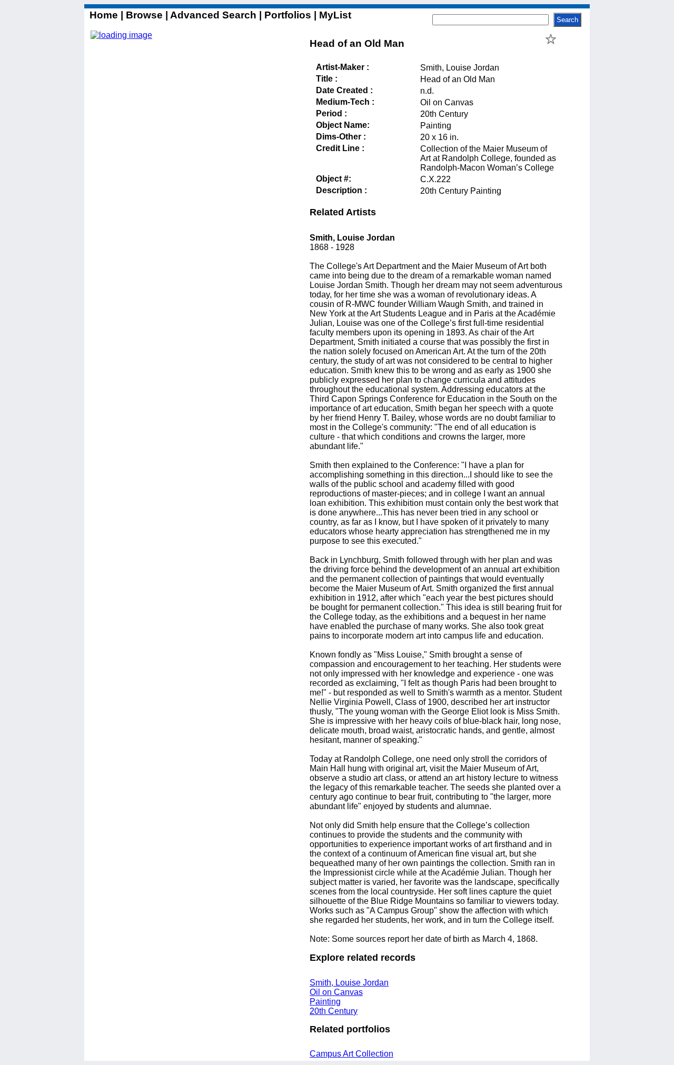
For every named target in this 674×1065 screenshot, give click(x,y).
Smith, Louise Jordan (349, 982)
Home (105, 15)
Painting (325, 1001)
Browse (144, 15)
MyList (333, 15)
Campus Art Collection (351, 1053)
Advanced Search (213, 15)
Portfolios (288, 15)
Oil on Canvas (336, 992)
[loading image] (121, 35)
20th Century (334, 1011)
